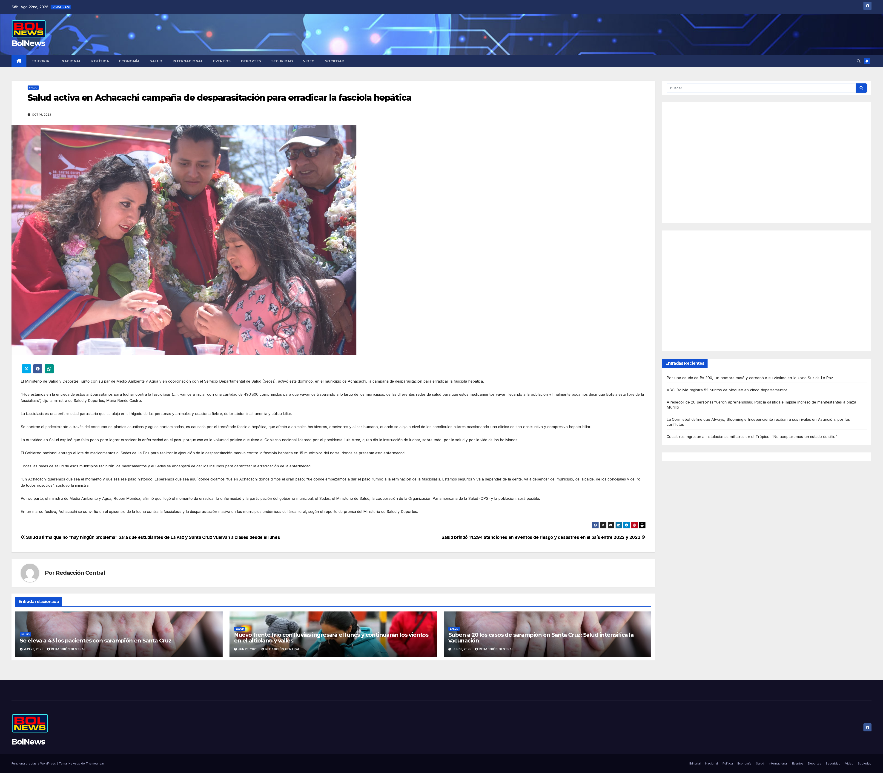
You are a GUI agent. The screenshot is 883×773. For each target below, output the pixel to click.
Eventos (222, 61)
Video (309, 61)
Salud (156, 61)
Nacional (71, 61)
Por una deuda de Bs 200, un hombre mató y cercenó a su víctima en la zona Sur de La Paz (750, 377)
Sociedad (335, 61)
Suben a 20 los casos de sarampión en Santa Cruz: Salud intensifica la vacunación (541, 637)
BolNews (28, 43)
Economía (129, 61)
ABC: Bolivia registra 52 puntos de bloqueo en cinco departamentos (727, 390)
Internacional (188, 61)
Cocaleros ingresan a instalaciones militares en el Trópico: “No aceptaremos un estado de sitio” (752, 436)
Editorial (42, 61)
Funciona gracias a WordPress (34, 763)
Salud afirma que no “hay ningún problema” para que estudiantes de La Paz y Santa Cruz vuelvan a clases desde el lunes (152, 537)
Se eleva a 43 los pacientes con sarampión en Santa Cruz (95, 640)
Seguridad (282, 61)
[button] (858, 61)
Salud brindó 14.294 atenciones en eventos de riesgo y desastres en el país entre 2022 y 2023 (541, 537)
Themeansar (95, 763)
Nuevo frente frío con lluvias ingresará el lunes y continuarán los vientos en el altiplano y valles (331, 637)
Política (100, 61)
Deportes (251, 61)
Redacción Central (80, 572)
